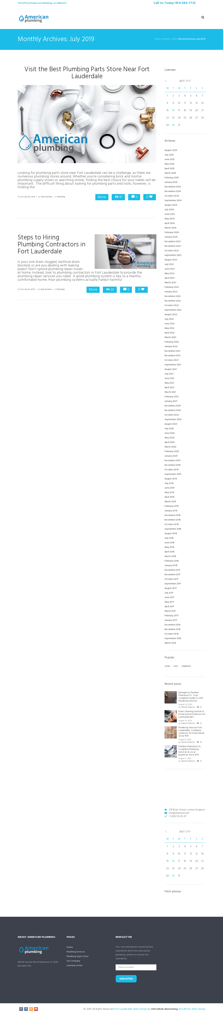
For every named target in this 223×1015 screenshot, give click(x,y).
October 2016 (171, 634)
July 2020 (169, 429)
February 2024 (172, 232)
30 (173, 125)
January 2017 (171, 620)
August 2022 (171, 314)
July (185, 81)
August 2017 (171, 588)
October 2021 (171, 360)
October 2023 (172, 251)
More (102, 197)
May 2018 (169, 547)
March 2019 (170, 502)
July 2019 (169, 483)
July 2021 (169, 374)
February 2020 (172, 451)
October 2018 (172, 524)
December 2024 (173, 187)
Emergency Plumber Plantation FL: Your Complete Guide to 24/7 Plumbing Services (190, 697)
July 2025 (169, 155)
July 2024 (169, 210)
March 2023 (170, 283)
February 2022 (172, 342)
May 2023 (169, 273)
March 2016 (170, 643)
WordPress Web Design (191, 1009)
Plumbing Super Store (77, 956)
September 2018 (173, 529)
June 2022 (170, 324)
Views (167, 666)
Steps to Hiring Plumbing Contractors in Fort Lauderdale (51, 245)
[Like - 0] (150, 197)
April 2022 (170, 333)
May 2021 (169, 383)
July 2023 (169, 264)
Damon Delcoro (188, 707)
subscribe (126, 978)
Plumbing (61, 196)
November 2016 (172, 629)
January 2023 (171, 292)
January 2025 (171, 182)
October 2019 (172, 470)
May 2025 (169, 164)
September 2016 (173, 638)
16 (173, 110)
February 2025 (172, 178)
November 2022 (173, 301)
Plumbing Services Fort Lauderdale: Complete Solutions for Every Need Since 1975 (191, 732)
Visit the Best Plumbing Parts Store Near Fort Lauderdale (87, 73)
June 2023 (170, 269)
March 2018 (170, 556)
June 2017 (169, 597)
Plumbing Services (76, 952)
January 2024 (171, 237)
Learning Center (75, 965)
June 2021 (169, 378)
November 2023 (173, 246)
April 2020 (170, 442)
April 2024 (170, 223)
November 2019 (173, 465)
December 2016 (172, 625)
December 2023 (173, 241)
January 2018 (171, 565)
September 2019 (173, 474)
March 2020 (170, 447)
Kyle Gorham (46, 196)
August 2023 (171, 260)
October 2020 (172, 415)
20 (112, 289)
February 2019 (172, 506)
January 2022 (171, 346)
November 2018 (173, 520)
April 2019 (170, 497)
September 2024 (173, 200)
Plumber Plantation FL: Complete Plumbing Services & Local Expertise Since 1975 (189, 751)
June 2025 (170, 159)
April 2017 (169, 606)
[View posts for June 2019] (165, 81)
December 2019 (172, 460)
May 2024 (170, 219)
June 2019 (169, 488)
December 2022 (173, 296)
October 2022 (172, 305)
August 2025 (171, 150)
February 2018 (172, 561)
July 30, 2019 (29, 196)
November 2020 (173, 410)
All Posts (166, 39)
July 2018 (169, 538)
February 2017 (171, 616)
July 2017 (169, 593)
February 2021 (171, 397)
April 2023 (170, 278)
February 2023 (172, 287)
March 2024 (170, 228)
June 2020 (170, 433)
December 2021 (172, 351)
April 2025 (170, 168)
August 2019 (171, 479)
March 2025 (170, 173)
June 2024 (170, 214)
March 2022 (170, 337)
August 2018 (171, 533)
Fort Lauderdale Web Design (130, 1009)
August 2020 (171, 424)
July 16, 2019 (29, 289)
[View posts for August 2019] (204, 81)
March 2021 (170, 392)
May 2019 (169, 492)
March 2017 (170, 611)
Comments (186, 666)
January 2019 (171, 511)
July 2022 (169, 319)
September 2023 (173, 255)
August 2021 (171, 369)
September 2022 (173, 310)
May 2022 (169, 328)
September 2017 (173, 584)
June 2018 (169, 543)
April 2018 (170, 552)
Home (158, 39)
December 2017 (172, 570)
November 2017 (172, 575)
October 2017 (171, 579)
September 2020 (173, 419)
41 (120, 197)
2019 (174, 39)
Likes (175, 666)
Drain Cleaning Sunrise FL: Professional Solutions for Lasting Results (191, 714)
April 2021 (169, 387)
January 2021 (171, 401)
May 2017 (169, 602)
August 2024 (171, 205)
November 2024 (173, 191)
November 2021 (172, 356)
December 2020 (173, 406)
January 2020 (171, 456)
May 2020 (170, 438)
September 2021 (173, 365)
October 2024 (172, 196)
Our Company (73, 961)
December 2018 (172, 515)
